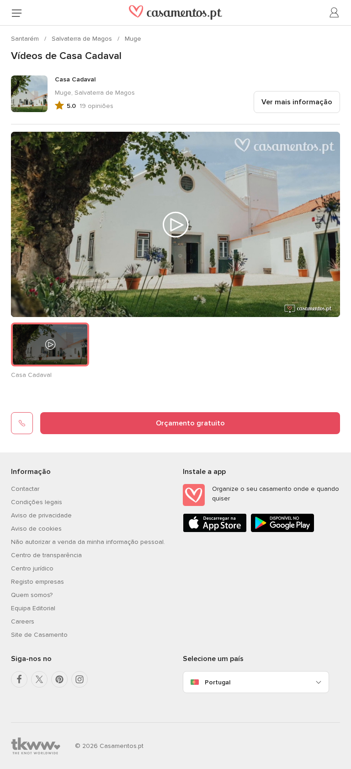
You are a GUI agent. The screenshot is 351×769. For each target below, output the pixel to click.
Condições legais (36, 502)
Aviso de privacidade (41, 515)
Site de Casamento (39, 635)
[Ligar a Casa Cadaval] (22, 423)
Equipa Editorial (33, 608)
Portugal (217, 682)
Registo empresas (37, 582)
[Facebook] (19, 679)
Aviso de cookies (36, 528)
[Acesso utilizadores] (334, 13)
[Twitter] (39, 679)
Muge (133, 39)
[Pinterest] (59, 679)
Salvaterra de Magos (83, 39)
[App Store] (215, 530)
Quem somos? (32, 595)
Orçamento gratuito (190, 423)
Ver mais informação (296, 102)
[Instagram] (79, 679)
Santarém (26, 39)
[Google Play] (282, 530)
